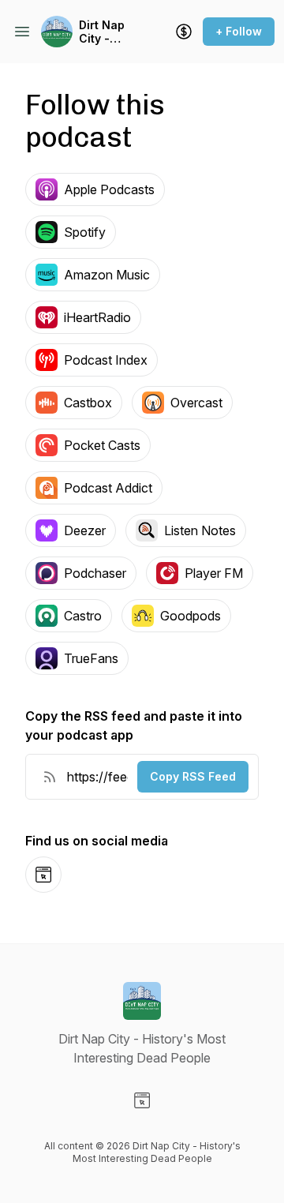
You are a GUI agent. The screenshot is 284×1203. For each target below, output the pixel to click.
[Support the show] (183, 31)
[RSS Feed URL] (50, 777)
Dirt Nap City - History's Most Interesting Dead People (109, 32)
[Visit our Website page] (142, 1100)
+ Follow (238, 31)
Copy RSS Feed (193, 776)
